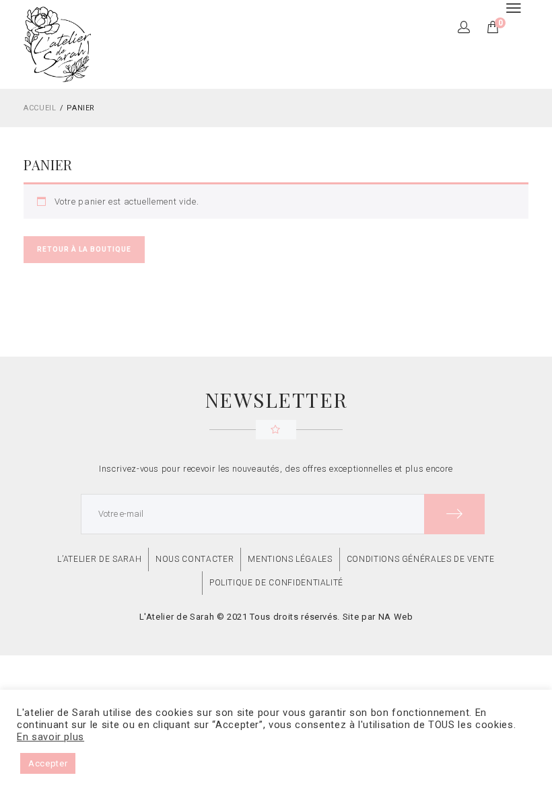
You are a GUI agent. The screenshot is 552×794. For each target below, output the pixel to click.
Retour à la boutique (84, 249)
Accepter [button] (47, 763)
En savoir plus (50, 737)
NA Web (395, 617)
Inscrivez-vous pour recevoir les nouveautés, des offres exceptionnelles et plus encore (276, 469)
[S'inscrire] (454, 514)
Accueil (40, 108)
